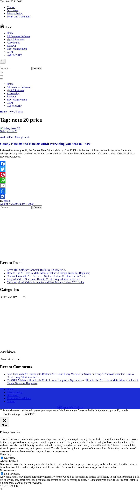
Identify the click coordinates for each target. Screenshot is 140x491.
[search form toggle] (2, 61)
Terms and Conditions (19, 16)
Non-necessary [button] (8, 470)
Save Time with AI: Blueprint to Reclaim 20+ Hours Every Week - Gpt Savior (49, 374)
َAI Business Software (18, 36)
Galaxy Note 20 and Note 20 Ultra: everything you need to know (45, 144)
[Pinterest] (70, 174)
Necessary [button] (5, 454)
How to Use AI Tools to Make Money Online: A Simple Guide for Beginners (48, 273)
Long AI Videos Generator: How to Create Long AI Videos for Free (43, 279)
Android (4, 137)
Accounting (13, 42)
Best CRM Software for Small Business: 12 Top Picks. (36, 269)
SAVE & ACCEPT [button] (10, 485)
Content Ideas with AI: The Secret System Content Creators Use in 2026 (46, 276)
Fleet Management (17, 48)
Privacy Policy (15, 13)
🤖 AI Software (15, 39)
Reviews (11, 45)
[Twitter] (70, 169)
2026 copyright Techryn (70, 407)
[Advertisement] (70, 233)
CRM (10, 51)
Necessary (9, 457)
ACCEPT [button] (29, 414)
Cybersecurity (14, 54)
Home (10, 33)
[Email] (70, 185)
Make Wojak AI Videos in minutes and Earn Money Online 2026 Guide (45, 282)
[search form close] (1, 72)
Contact (11, 7)
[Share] (70, 191)
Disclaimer (12, 10)
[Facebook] (70, 163)
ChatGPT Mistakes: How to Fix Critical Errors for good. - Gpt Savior (44, 380)
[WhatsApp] (70, 180)
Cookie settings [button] (11, 414)
